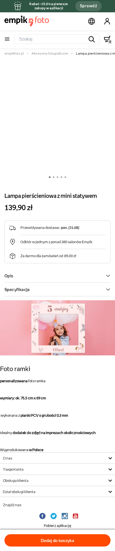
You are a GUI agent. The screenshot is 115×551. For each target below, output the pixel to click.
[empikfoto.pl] (26, 21)
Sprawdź (88, 6)
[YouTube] (76, 516)
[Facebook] (43, 516)
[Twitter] (54, 516)
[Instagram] (65, 516)
